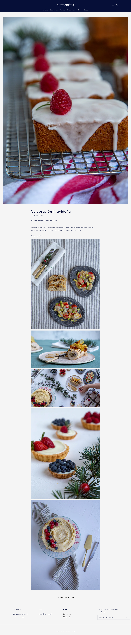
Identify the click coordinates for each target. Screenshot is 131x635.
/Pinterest (66, 617)
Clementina (62, 631)
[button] (15, 4)
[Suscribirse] (126, 617)
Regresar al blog (67, 597)
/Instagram (67, 614)
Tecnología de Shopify (70, 631)
